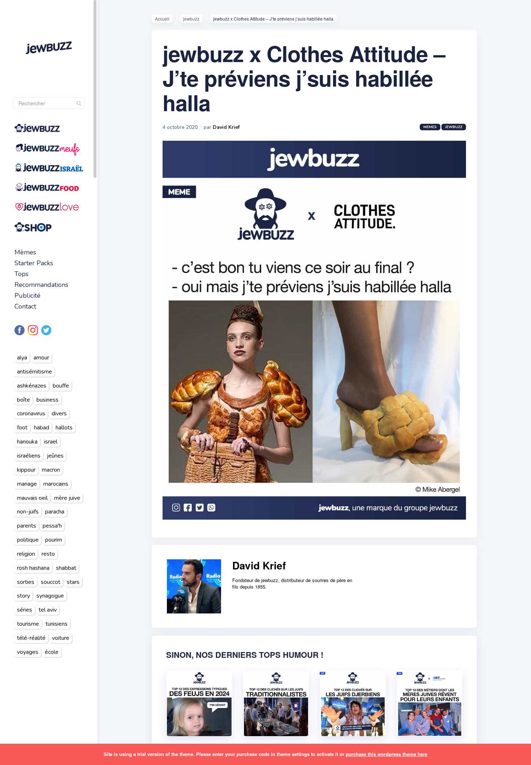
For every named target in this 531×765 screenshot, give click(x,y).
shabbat (66, 568)
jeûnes (55, 456)
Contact (25, 306)
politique (28, 540)
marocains (55, 484)
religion (26, 554)
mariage (27, 484)
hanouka (27, 442)
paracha (54, 512)
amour (41, 358)
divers (59, 414)
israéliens (28, 456)
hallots (64, 428)
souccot (50, 582)
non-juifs (28, 512)
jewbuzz (191, 19)
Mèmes (25, 252)
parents (26, 526)
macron (51, 470)
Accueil (162, 19)
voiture (60, 638)
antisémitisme (34, 372)
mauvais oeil (32, 498)
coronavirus (31, 414)
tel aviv (48, 610)
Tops (21, 274)
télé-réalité (31, 638)
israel (50, 442)
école (52, 652)
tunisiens (57, 624)
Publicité (27, 295)
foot (22, 428)
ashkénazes (31, 386)
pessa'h (52, 526)
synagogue (50, 596)
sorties (25, 582)
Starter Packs (33, 263)
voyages (27, 652)
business (47, 400)
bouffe (61, 386)
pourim (53, 540)
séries (24, 610)
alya (22, 358)
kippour (26, 470)
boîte (23, 400)
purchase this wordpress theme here (386, 754)
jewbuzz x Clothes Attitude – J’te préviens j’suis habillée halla (304, 78)
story (23, 596)
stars (73, 582)
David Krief (226, 127)
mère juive (67, 498)
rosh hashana (33, 568)
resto (48, 554)
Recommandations (41, 284)
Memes (430, 127)
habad (41, 428)
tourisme (28, 624)
